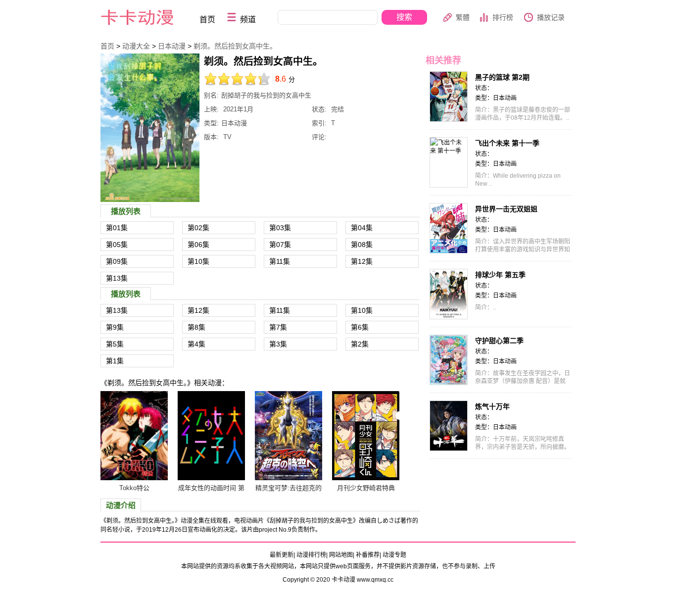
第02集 (198, 228)
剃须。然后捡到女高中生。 (235, 46)
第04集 (362, 228)
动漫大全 (136, 46)
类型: (211, 123)
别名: (211, 95)
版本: (211, 137)
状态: (319, 109)
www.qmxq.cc (375, 579)
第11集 (279, 261)
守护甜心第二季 (499, 341)
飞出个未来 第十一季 (507, 143)
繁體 (463, 17)
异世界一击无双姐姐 (506, 209)
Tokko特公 (134, 488)
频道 (248, 19)
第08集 (362, 245)
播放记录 (551, 17)
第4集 (196, 344)
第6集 (360, 327)
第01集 (117, 228)
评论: (319, 137)
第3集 (278, 344)
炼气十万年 (492, 406)
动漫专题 (394, 554)
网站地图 (341, 554)
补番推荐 (368, 554)
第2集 (360, 344)
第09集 (117, 261)
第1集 (115, 361)
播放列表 (126, 211)
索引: (319, 123)
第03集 (280, 228)
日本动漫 (172, 46)
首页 (207, 19)
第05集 (117, 245)
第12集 (362, 261)
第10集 (198, 261)
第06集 (198, 245)
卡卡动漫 (145, 17)
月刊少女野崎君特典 (366, 488)
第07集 (280, 245)
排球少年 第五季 (500, 275)
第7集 (278, 327)
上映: (211, 109)
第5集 (115, 344)
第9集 (115, 327)
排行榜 (502, 17)
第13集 (117, 278)
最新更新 (281, 554)
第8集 (196, 327)
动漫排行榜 (311, 554)
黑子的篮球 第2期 (502, 77)
